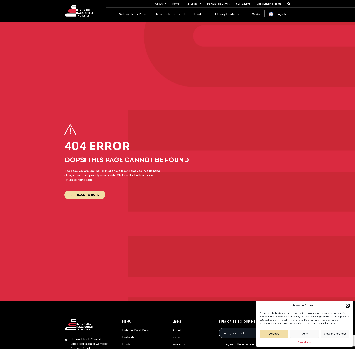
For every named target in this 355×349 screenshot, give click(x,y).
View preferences (335, 333)
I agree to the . (243, 344)
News (175, 4)
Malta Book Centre (218, 4)
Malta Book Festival (168, 14)
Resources (191, 4)
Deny (304, 333)
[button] (347, 305)
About (159, 4)
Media (256, 14)
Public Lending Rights (268, 4)
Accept (274, 333)
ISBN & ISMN (243, 4)
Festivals (128, 337)
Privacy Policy (304, 342)
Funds (198, 14)
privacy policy (251, 344)
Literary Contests (227, 14)
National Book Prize (132, 14)
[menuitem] (279, 14)
